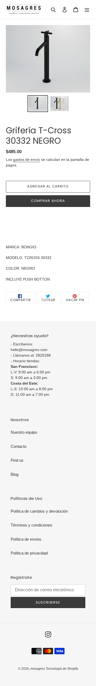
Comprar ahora (48, 200)
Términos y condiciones (31, 525)
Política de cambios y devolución (39, 511)
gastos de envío (26, 159)
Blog (14, 474)
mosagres (37, 669)
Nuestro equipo (24, 432)
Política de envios (26, 539)
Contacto (18, 446)
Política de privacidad (29, 553)
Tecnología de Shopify (62, 669)
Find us (17, 460)
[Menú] (87, 9)
